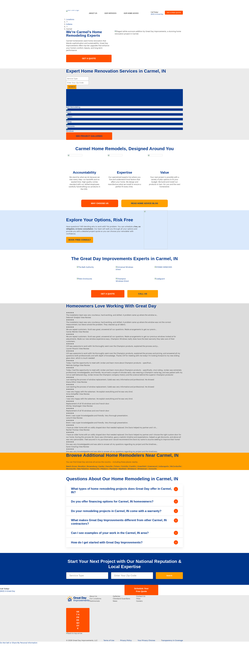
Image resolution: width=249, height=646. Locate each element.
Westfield (122, 469)
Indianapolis (164, 466)
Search (169, 576)
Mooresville (71, 469)
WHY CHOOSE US (99, 203)
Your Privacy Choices (146, 640)
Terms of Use (108, 640)
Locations (70, 19)
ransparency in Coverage (172, 640)
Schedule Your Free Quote (141, 589)
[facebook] (161, 597)
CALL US (142, 294)
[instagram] (168, 597)
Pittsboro (104, 469)
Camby (101, 466)
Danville (109, 466)
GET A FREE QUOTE (174, 12)
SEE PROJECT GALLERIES (89, 136)
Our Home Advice (131, 13)
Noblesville (94, 469)
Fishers (117, 466)
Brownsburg (92, 466)
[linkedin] (176, 597)
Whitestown (142, 469)
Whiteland (132, 469)
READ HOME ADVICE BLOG (144, 203)
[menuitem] (94, 13)
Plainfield (113, 469)
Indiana (69, 24)
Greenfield (141, 466)
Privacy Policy (126, 640)
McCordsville (175, 466)
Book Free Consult (79, 240)
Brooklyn (81, 466)
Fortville (124, 466)
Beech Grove (71, 466)
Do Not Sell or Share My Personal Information (18, 643)
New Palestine (83, 469)
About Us (93, 13)
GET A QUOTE (89, 58)
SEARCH (71, 87)
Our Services (110, 13)
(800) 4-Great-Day (157, 14)
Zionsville (153, 469)
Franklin (132, 466)
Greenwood (152, 466)
